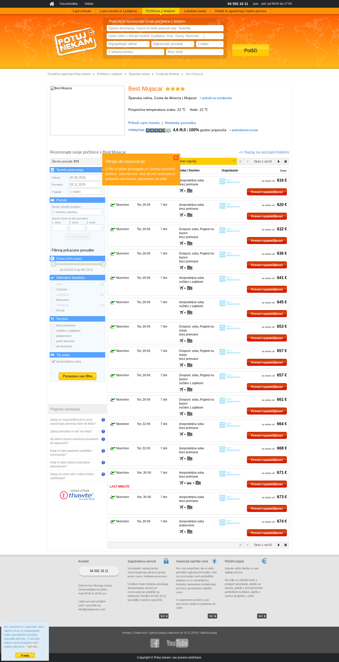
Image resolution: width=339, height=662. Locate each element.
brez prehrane (65, 325)
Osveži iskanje (78, 237)
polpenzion (63, 336)
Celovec (62, 289)
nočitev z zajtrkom (68, 330)
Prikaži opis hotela (144, 123)
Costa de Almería (167, 74)
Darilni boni (140, 632)
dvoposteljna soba (68, 361)
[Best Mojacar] (87, 110)
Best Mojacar (145, 89)
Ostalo (89, 3)
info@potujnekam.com (91, 609)
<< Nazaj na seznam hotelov (264, 152)
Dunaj (60, 310)
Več (162, 616)
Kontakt (127, 632)
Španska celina (139, 74)
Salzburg (80, 305)
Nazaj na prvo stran (240, 161)
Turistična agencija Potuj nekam (69, 74)
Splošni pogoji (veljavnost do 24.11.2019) (173, 632)
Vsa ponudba (69, 3)
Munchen (62, 300)
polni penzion (65, 341)
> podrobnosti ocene (243, 130)
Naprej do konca (285, 161)
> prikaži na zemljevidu (216, 98)
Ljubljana (80, 294)
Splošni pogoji (208, 632)
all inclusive (64, 346)
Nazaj (247, 161)
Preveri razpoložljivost (267, 192)
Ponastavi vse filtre (77, 376)
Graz (80, 284)
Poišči (250, 50)
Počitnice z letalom (109, 74)
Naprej (278, 161)
